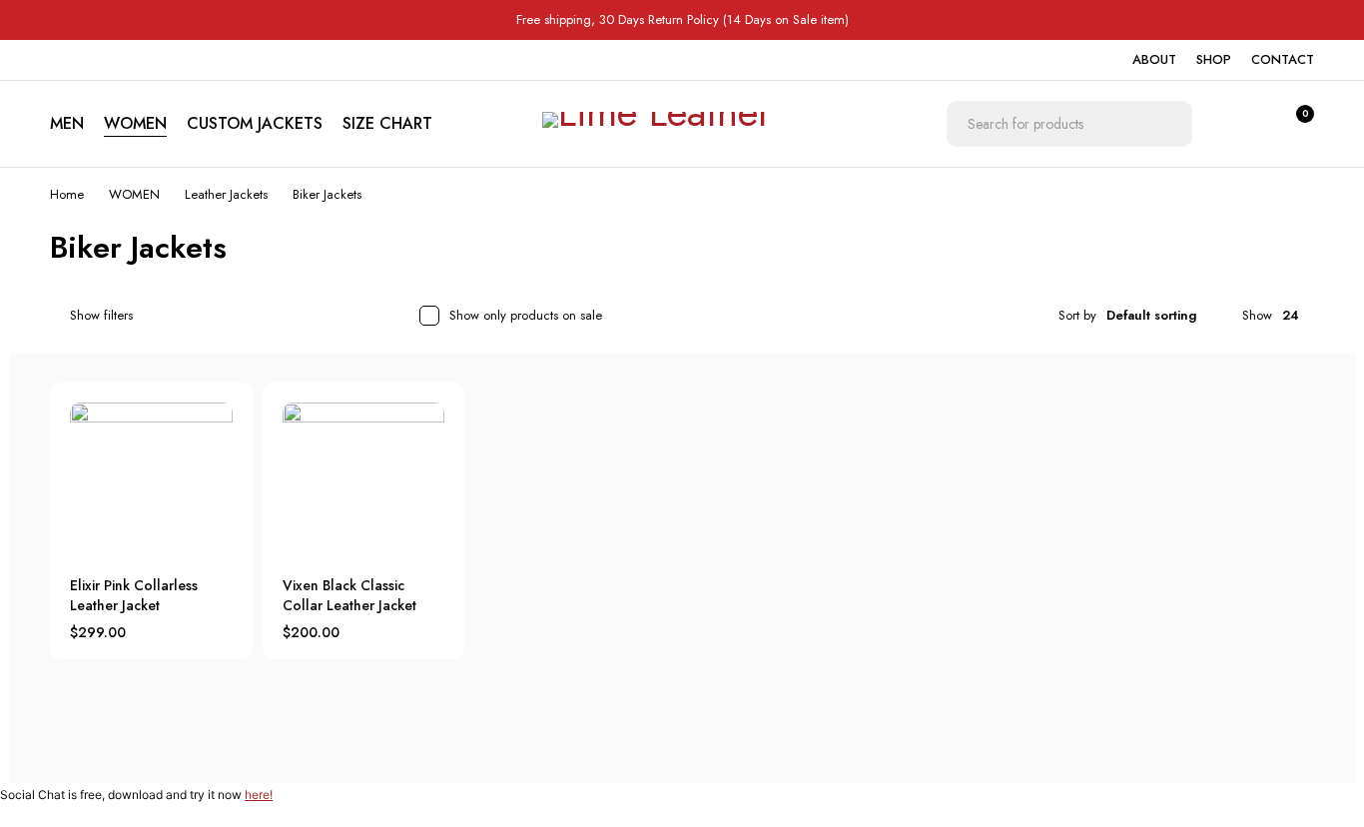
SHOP (1213, 59)
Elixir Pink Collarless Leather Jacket (134, 595)
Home (67, 194)
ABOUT (1154, 59)
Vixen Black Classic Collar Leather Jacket (349, 595)
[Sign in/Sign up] (1242, 124)
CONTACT (1282, 59)
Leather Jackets (226, 194)
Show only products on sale (525, 315)
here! (259, 794)
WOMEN (134, 194)
